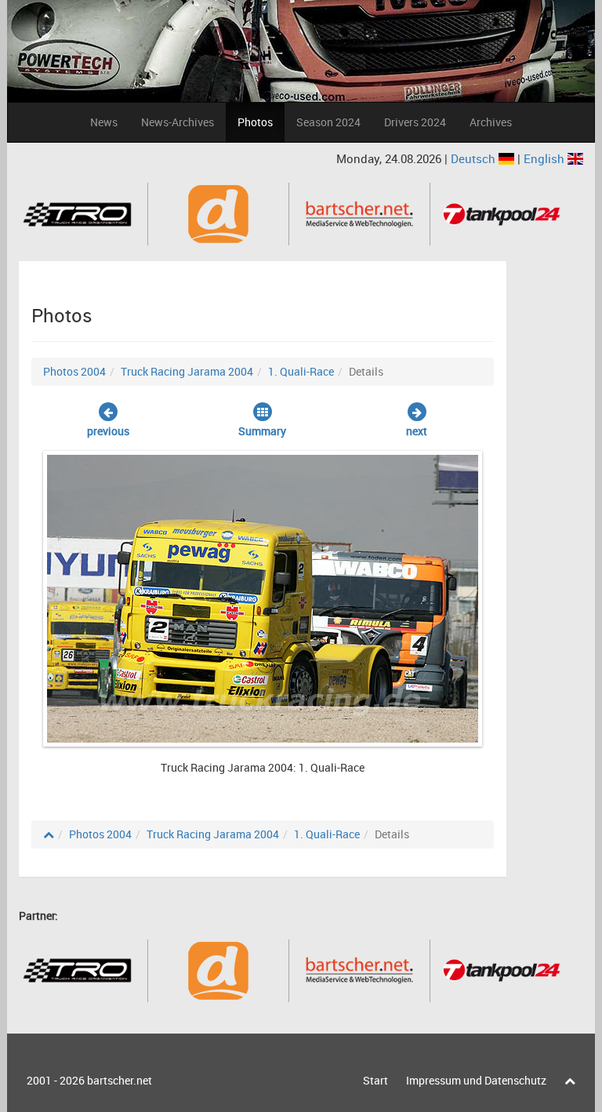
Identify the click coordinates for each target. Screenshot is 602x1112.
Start (375, 1080)
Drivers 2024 (415, 121)
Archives (491, 121)
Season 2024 (328, 121)
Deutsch (475, 158)
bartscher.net (119, 1080)
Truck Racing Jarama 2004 (187, 371)
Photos (255, 121)
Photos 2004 (74, 371)
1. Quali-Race (301, 371)
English (546, 158)
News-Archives (177, 121)
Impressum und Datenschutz (476, 1080)
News (104, 121)
